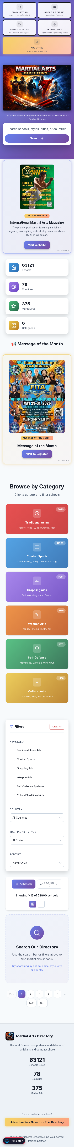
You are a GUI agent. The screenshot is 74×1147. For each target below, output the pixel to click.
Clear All (56, 726)
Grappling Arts (25, 768)
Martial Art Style (23, 832)
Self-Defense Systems (30, 786)
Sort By (15, 854)
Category (17, 742)
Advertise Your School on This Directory (37, 1122)
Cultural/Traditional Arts (30, 795)
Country (16, 809)
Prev (11, 994)
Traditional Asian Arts (29, 750)
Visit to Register (37, 454)
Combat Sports (26, 759)
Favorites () (51, 884)
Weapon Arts (24, 777)
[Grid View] (32, 904)
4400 (31, 1003)
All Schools (26, 884)
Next (42, 1003)
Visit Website (37, 245)
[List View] (41, 904)
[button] (37, 207)
